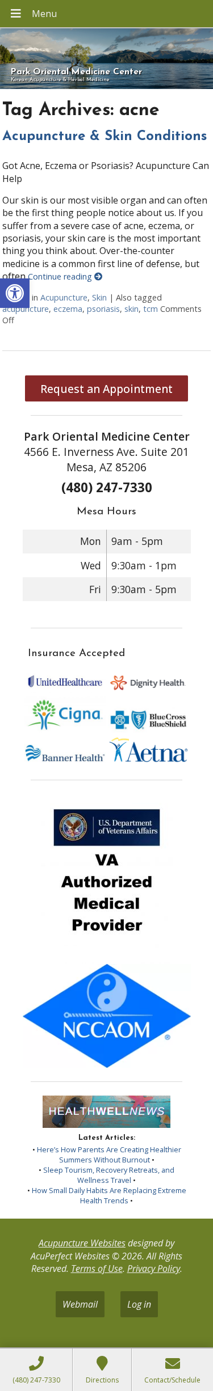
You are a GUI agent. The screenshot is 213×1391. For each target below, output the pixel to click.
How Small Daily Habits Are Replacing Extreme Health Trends (109, 1195)
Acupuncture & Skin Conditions (104, 136)
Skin (99, 297)
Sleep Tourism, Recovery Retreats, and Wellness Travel (108, 1175)
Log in (139, 1304)
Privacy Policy (153, 1268)
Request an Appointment (106, 388)
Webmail (80, 1304)
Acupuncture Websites (82, 1243)
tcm (150, 308)
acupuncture (25, 308)
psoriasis (103, 308)
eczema (67, 308)
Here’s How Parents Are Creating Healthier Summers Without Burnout (109, 1154)
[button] (15, 293)
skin (131, 308)
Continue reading (61, 276)
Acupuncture (63, 297)
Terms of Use (97, 1268)
